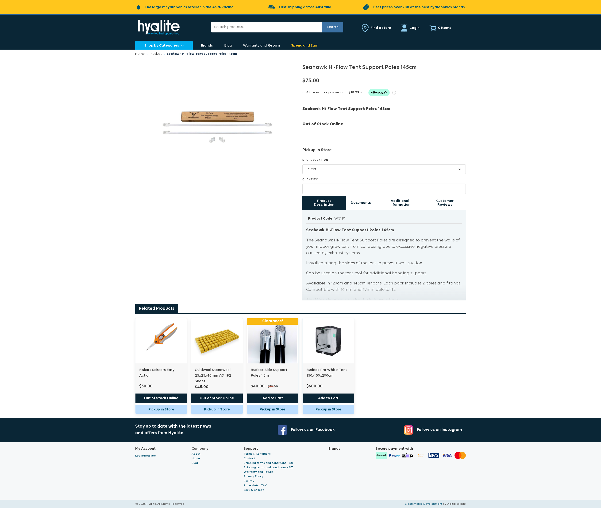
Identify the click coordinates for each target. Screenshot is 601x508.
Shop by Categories (161, 45)
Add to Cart (272, 398)
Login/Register (145, 455)
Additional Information (399, 203)
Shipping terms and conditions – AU (268, 463)
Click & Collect (254, 490)
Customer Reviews (445, 203)
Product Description (324, 203)
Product (156, 54)
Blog (228, 45)
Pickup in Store (161, 409)
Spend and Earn (304, 45)
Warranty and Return (261, 45)
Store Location (315, 160)
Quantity (310, 179)
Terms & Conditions (257, 453)
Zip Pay (249, 481)
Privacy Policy (253, 476)
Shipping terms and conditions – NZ (268, 467)
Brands (207, 45)
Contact (249, 458)
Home (140, 54)
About (196, 453)
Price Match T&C (255, 485)
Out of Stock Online (161, 398)
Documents (361, 203)
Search (333, 27)
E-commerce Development (423, 503)
